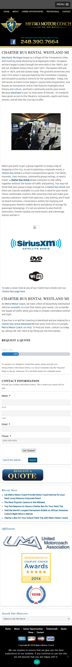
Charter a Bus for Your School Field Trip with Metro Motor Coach (36, 518)
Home (6, 12)
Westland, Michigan (12, 57)
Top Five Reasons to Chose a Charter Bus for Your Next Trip (33, 506)
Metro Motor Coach (36, 29)
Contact (66, 12)
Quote (64, 629)
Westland (16, 93)
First (4, 407)
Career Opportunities (32, 12)
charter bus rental (20, 180)
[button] (62, 4)
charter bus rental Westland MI (18, 324)
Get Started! (29, 450)
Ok (36, 662)
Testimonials (52, 12)
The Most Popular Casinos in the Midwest (24, 502)
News (30, 632)
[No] (67, 656)
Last (4, 418)
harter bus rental (11, 173)
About (15, 12)
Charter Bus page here (13, 291)
